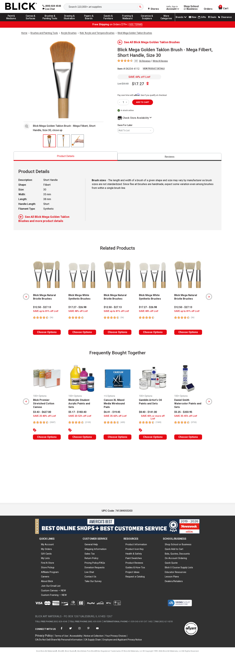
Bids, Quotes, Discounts (177, 553)
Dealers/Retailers (174, 581)
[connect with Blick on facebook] (61, 630)
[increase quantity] (127, 102)
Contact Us (90, 576)
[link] (49, 9)
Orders (208, 9)
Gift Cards (46, 553)
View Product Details (154, 68)
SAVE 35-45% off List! (185, 416)
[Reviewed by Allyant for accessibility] (191, 628)
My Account (47, 544)
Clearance (226, 17)
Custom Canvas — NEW (53, 590)
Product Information (136, 544)
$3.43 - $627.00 (42, 412)
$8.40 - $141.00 (148, 412)
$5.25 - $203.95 (183, 412)
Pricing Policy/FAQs (95, 562)
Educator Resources (175, 572)
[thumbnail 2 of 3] (63, 140)
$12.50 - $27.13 (42, 307)
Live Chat (89, 572)
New (194, 17)
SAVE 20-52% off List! (79, 416)
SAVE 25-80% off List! (44, 416)
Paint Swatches (133, 558)
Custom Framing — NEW (54, 595)
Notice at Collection (93, 636)
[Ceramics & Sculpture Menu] (147, 21)
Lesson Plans (172, 576)
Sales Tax (90, 553)
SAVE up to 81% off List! (45, 311)
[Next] (209, 296)
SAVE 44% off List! (139, 76)
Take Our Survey (93, 581)
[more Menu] (166, 21)
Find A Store (47, 562)
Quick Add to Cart (174, 549)
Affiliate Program (50, 572)
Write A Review (160, 61)
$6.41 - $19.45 (112, 412)
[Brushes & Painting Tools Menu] (50, 21)
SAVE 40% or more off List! (153, 417)
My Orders (46, 549)
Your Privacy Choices (115, 636)
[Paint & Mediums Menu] (11, 21)
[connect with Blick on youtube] (97, 630)
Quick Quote (171, 562)
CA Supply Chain (92, 639)
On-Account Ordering (176, 558)
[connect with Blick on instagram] (79, 630)
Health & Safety (133, 553)
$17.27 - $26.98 (77, 307)
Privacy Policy (44, 635)
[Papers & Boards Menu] (89, 21)
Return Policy (91, 558)
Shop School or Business (178, 544)
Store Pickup (47, 567)
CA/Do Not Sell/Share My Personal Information (58, 639)
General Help (91, 544)
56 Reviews (145, 61)
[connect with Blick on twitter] (70, 630)
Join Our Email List (50, 585)
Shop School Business (191, 7)
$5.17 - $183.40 (77, 412)
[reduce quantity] (120, 102)
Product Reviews (134, 562)
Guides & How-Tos (135, 567)
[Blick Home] (21, 6)
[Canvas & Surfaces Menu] (30, 21)
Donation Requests (95, 567)
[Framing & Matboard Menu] (127, 21)
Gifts (203, 17)
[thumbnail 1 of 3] (49, 140)
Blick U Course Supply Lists (179, 567)
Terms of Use (61, 636)
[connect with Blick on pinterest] (88, 630)
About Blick (47, 581)
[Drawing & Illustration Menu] (69, 21)
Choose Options (47, 332)
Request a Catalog (135, 576)
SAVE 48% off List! (78, 311)
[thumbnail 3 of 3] (77, 140)
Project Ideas (132, 572)
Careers (45, 576)
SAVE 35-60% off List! (115, 416)
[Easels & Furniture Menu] (108, 21)
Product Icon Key (134, 549)
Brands (179, 17)
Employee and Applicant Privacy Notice (122, 639)
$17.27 (138, 84)
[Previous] (26, 296)
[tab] (66, 156)
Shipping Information (95, 549)
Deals (213, 17)
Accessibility (76, 636)
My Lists (45, 558)
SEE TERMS (136, 24)
